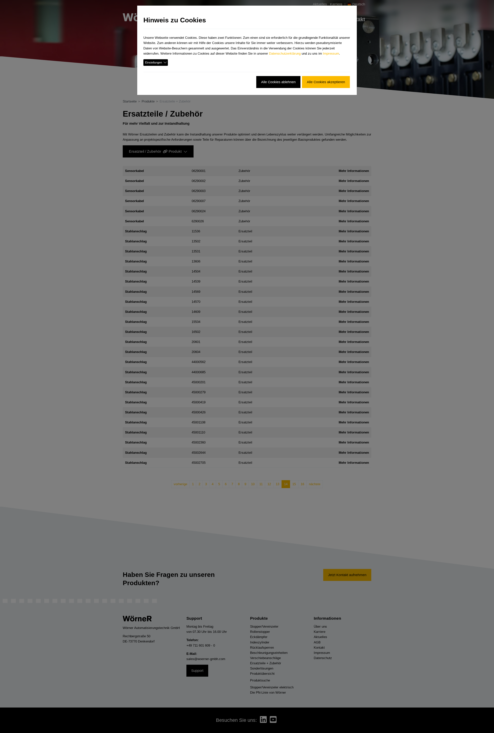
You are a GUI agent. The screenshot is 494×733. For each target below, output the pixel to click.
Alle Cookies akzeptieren (326, 82)
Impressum (331, 53)
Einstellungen (153, 62)
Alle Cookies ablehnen (278, 82)
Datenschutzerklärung (285, 53)
